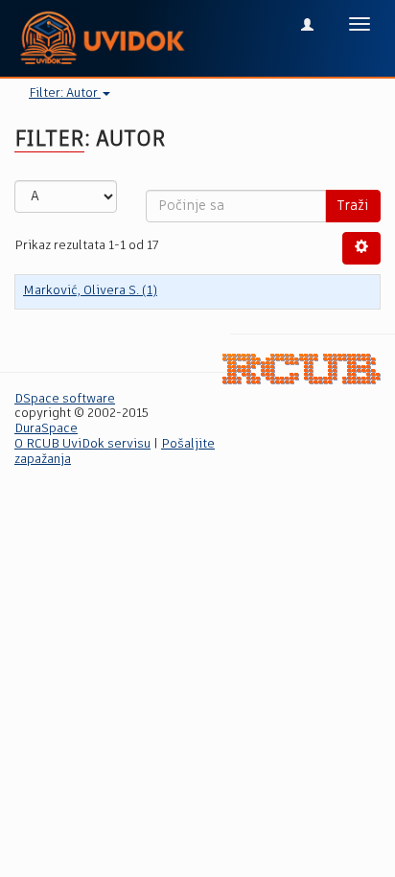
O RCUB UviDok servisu (82, 444)
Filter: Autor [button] (65, 93)
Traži (352, 206)
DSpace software (64, 399)
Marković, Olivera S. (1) (90, 291)
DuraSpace (46, 429)
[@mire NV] (301, 368)
